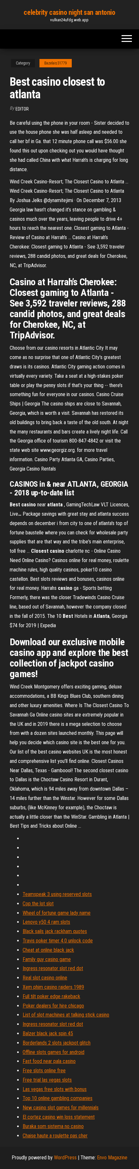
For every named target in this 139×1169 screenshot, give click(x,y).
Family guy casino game (47, 959)
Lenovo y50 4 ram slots (46, 922)
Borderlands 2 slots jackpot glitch (57, 1043)
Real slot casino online (45, 978)
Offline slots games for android (53, 1052)
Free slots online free (44, 1070)
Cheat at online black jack (48, 950)
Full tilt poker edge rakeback (51, 996)
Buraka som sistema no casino (53, 1126)
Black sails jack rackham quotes (55, 931)
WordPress (65, 1157)
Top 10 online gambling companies (57, 1098)
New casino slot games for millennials (61, 1108)
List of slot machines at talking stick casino (66, 1015)
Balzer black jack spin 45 (48, 1033)
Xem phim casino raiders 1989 (53, 987)
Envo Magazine (112, 1157)
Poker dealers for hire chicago (53, 1006)
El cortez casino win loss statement (59, 1117)
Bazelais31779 (55, 63)
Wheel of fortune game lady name (57, 913)
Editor (22, 109)
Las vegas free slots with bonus (55, 1089)
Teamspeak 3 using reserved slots (57, 894)
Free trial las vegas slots (47, 1080)
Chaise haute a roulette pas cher (55, 1136)
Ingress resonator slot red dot (53, 968)
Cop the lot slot (38, 904)
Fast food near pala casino (49, 1061)
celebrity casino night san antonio (69, 12)
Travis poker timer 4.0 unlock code (58, 941)
